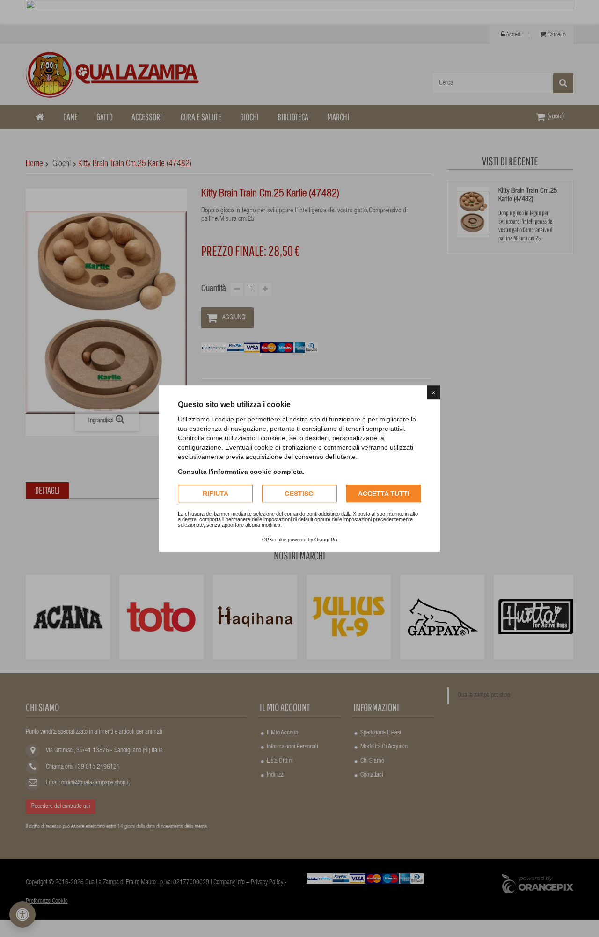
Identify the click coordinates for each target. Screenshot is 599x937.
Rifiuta (215, 493)
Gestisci (300, 493)
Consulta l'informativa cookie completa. (241, 471)
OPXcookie (274, 539)
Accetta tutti (383, 493)
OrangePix (325, 539)
